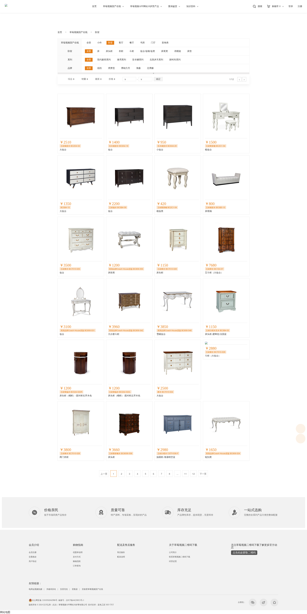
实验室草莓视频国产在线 (92, 589)
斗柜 (132, 51)
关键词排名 (51, 589)
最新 (97, 79)
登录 (290, 6)
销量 (84, 79)
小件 (99, 42)
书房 (142, 42)
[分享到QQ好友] (274, 602)
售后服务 (121, 552)
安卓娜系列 (137, 59)
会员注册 (32, 552)
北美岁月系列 (156, 59)
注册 (300, 6)
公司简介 (173, 552)
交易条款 (32, 557)
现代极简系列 (104, 59)
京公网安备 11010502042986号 (44, 600)
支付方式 (77, 557)
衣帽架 (177, 51)
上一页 (104, 473)
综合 (70, 79)
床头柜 (109, 51)
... (177, 473)
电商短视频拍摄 (35, 589)
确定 (158, 79)
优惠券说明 (78, 552)
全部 (89, 42)
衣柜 (121, 51)
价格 (111, 79)
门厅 (153, 42)
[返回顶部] (300, 438)
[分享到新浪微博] (263, 602)
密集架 (75, 589)
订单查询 (77, 566)
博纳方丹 (125, 68)
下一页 (203, 473)
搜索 (260, 6)
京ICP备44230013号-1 (75, 600)
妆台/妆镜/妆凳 (147, 51)
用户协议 (32, 561)
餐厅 (132, 42)
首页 (94, 6)
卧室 (97, 32)
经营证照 (173, 561)
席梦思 (111, 68)
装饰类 (165, 42)
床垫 (189, 51)
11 (185, 473)
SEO (108, 605)
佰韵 (99, 68)
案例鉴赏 (172, 6)
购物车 (276, 6)
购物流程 (77, 561)
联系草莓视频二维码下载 (179, 557)
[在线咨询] (300, 429)
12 (193, 473)
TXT (112, 605)
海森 (138, 68)
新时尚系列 (175, 59)
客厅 (121, 42)
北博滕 (150, 68)
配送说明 (121, 557)
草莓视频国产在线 (112, 6)
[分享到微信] (252, 602)
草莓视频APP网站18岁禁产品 (144, 6)
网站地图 (5, 612)
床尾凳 (164, 51)
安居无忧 (64, 589)
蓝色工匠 (101, 605)
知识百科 (190, 6)
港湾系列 (121, 59)
